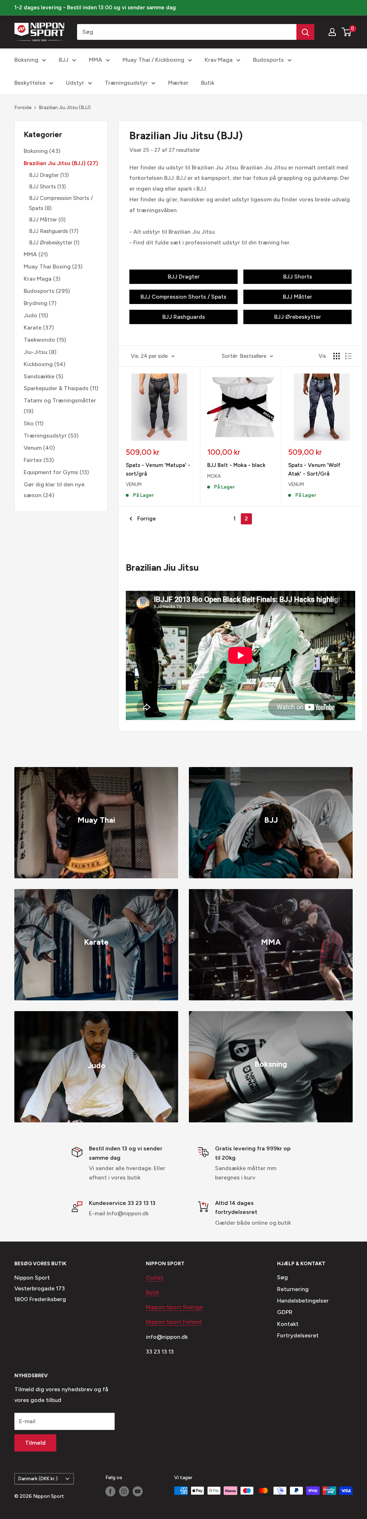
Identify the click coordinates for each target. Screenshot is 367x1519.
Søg (282, 1277)
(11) (61, 388)
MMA (95, 59)
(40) (39, 447)
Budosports (268, 59)
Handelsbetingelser (303, 1300)
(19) (60, 406)
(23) (53, 266)
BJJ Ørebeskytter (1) (54, 242)
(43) (42, 151)
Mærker (178, 82)
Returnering (293, 1289)
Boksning (26, 59)
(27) (61, 163)
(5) (43, 376)
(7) (40, 303)
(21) (36, 254)
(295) (47, 291)
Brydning (35, 303)
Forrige (146, 518)
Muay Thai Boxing (47, 266)
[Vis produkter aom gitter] (336, 356)
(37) (39, 327)
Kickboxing (38, 364)
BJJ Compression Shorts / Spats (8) (61, 203)
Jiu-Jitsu (35, 352)
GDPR (284, 1312)
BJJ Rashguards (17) (53, 231)
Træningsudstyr (126, 82)
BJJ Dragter (44, 175)
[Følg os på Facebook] (110, 1491)
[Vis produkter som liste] (348, 356)
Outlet (154, 1277)
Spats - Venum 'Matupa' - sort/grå (158, 469)
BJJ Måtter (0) (47, 219)
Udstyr (75, 82)
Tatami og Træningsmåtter (60, 400)
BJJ (63, 59)
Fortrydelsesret (298, 1335)
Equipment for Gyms (51, 472)
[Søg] (305, 32)
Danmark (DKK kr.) (38, 1478)
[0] (346, 32)
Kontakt (288, 1324)
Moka (214, 476)
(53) (51, 435)
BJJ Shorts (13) (47, 186)
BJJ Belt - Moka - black (236, 465)
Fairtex (33, 460)
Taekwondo (39, 339)
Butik (207, 82)
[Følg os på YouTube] (138, 1491)
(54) (44, 364)
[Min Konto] (332, 32)
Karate (33, 327)
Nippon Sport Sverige (174, 1307)
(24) (54, 490)
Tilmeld (35, 1442)
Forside (23, 107)
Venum (33, 447)
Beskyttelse (30, 82)
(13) (49, 175)
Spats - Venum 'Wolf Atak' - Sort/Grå (314, 469)
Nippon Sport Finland (174, 1321)
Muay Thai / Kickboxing (153, 59)
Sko (29, 423)
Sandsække (39, 376)
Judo (30, 315)
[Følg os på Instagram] (124, 1491)
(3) (42, 278)
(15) (36, 315)
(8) (40, 352)
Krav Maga (219, 59)
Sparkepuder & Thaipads (56, 388)
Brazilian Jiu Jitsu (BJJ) (65, 107)
